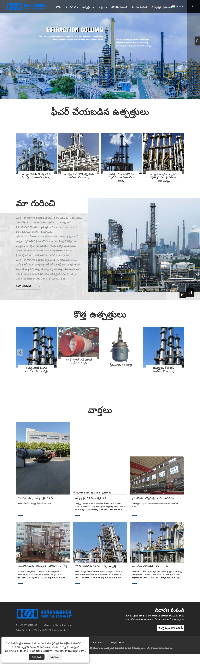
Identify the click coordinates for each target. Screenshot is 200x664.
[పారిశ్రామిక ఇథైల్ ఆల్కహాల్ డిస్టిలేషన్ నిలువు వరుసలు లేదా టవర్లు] (163, 153)
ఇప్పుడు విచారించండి (170, 628)
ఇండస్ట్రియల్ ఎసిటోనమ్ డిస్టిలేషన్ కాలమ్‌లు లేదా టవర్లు (121, 177)
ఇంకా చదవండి (23, 286)
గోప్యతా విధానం (117, 642)
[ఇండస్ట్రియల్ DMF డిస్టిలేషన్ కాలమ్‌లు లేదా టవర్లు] (78, 153)
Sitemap (95, 642)
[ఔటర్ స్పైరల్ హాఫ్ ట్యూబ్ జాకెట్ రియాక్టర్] (78, 343)
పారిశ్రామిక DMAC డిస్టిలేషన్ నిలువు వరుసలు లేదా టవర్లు (36, 175)
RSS (102, 642)
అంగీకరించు (54, 657)
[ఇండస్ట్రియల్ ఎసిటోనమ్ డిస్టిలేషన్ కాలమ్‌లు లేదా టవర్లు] (121, 153)
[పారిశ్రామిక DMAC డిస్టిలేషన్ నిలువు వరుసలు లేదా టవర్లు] (36, 153)
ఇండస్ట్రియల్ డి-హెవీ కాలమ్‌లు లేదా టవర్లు (36, 369)
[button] (8, 50)
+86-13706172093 (28, 625)
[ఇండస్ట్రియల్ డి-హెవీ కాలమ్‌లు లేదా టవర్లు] (36, 347)
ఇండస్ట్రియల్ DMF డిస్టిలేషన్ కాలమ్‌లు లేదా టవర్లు (79, 175)
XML (107, 642)
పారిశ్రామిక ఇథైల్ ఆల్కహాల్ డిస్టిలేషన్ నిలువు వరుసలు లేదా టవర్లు (164, 177)
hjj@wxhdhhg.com (62, 625)
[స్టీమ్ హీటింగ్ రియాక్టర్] (121, 346)
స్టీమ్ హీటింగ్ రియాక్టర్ (121, 365)
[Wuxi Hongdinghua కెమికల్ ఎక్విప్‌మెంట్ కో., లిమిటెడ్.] (27, 6)
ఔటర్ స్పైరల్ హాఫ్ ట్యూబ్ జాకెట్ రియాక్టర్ (79, 361)
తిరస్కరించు (37, 657)
